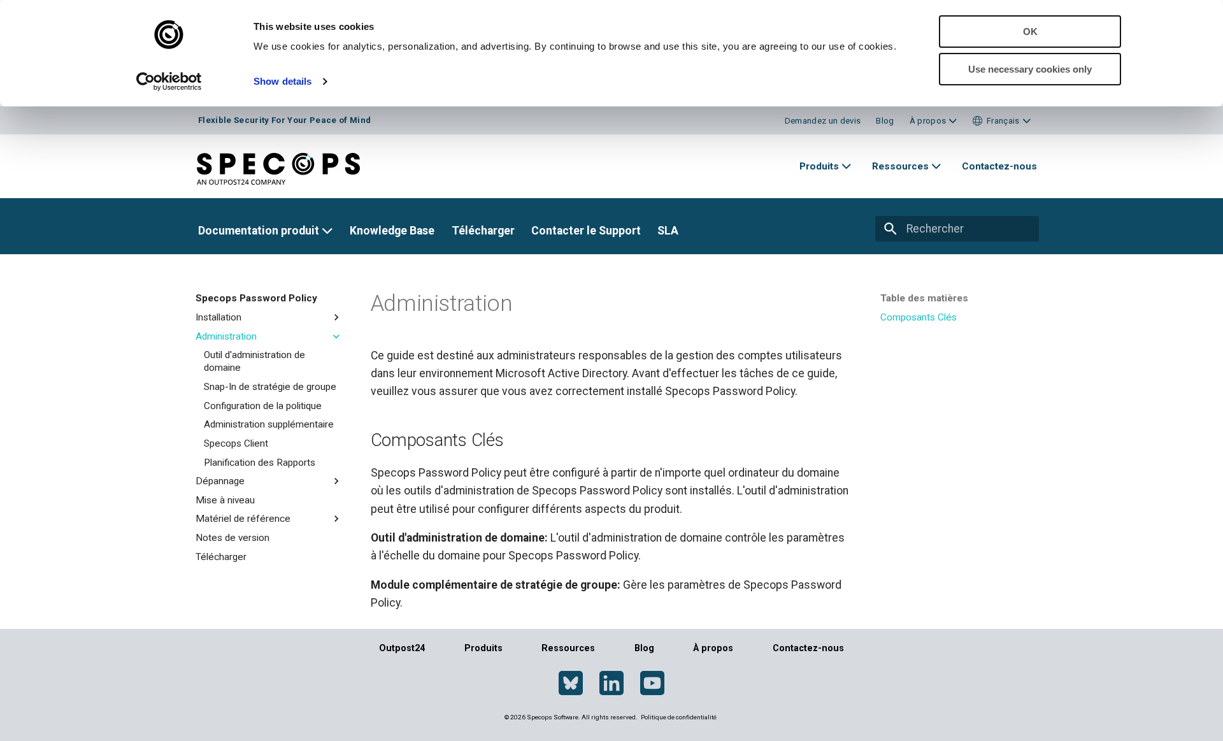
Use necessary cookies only (1030, 69)
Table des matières (924, 298)
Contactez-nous (808, 648)
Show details (282, 81)
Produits (483, 648)
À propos (713, 648)
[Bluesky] (571, 684)
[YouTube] (652, 684)
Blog (885, 121)
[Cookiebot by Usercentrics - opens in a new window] (169, 81)
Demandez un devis (823, 121)
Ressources (568, 648)
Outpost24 (402, 648)
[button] (1002, 121)
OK (1030, 31)
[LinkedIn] (611, 684)
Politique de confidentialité (679, 717)
